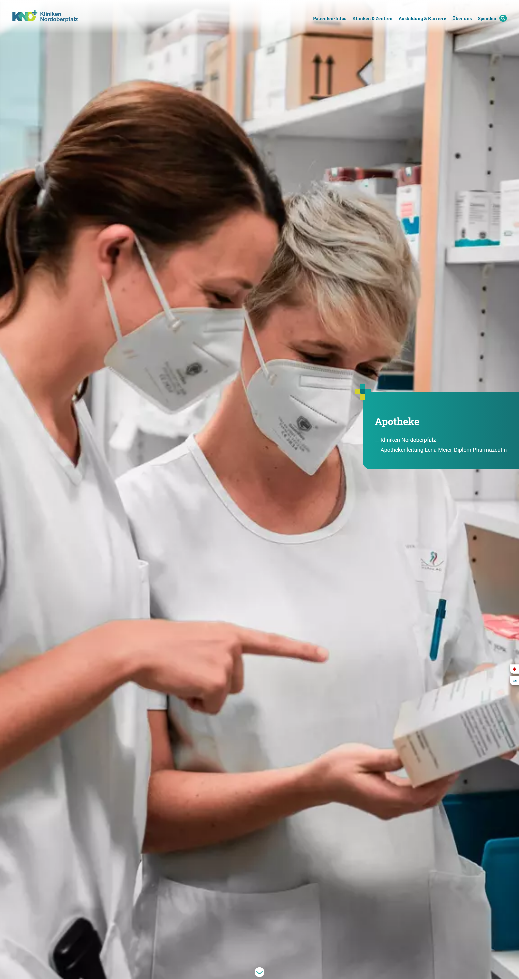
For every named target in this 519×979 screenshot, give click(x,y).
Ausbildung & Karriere (422, 18)
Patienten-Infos (329, 18)
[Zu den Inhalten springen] (259, 972)
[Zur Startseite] (47, 14)
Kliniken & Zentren (372, 18)
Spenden (487, 18)
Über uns (462, 18)
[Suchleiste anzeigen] (503, 18)
